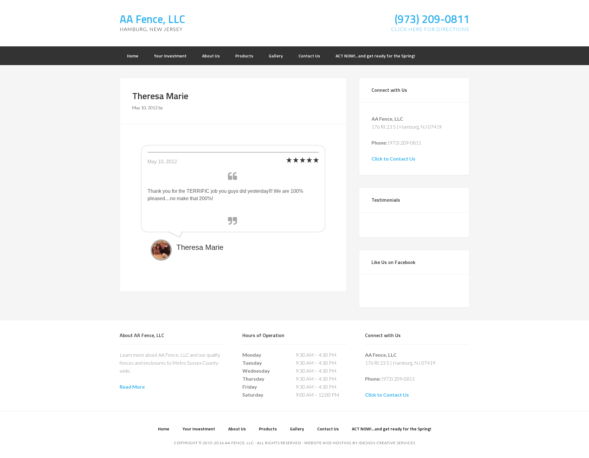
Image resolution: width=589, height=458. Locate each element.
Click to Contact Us (393, 158)
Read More (132, 387)
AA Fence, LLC (152, 18)
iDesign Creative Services (387, 443)
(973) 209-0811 (432, 18)
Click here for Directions (430, 29)
